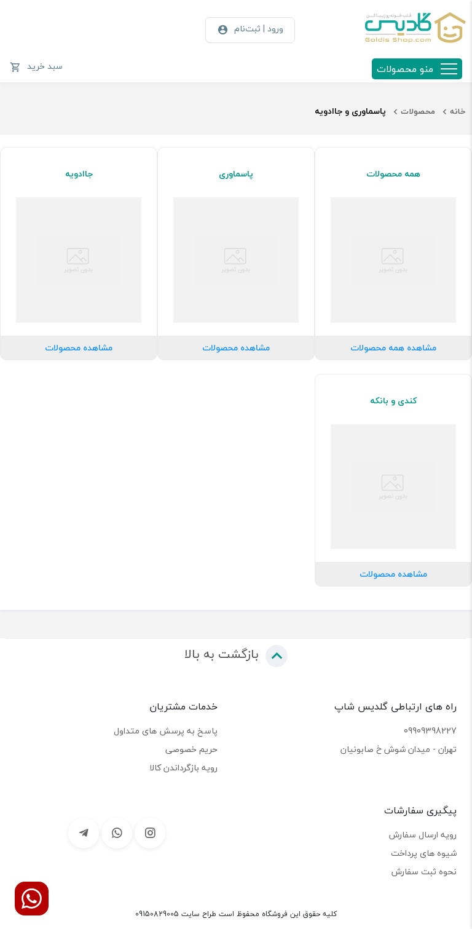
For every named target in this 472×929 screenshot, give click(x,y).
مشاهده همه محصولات (393, 347)
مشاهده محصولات (236, 347)
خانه (458, 111)
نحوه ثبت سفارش (424, 871)
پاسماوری (236, 174)
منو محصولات (405, 68)
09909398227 (430, 730)
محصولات (418, 111)
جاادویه (79, 174)
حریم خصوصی (191, 749)
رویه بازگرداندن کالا (183, 767)
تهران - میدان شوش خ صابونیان (398, 749)
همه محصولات (393, 174)
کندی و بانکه (393, 401)
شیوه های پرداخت (424, 853)
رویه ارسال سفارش (423, 834)
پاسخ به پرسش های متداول (166, 730)
